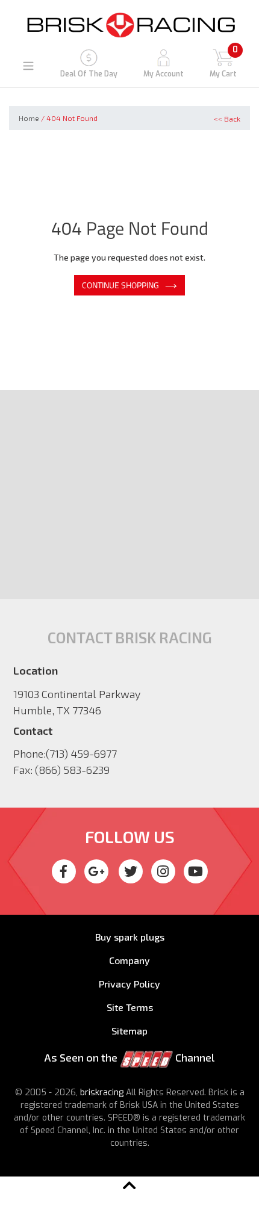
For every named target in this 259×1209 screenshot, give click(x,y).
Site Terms (130, 1007)
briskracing (101, 1092)
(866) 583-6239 (72, 769)
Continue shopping (120, 285)
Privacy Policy (129, 983)
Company (129, 960)
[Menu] (28, 65)
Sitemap (129, 1030)
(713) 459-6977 (81, 753)
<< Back (227, 118)
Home (29, 118)
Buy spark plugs (129, 936)
